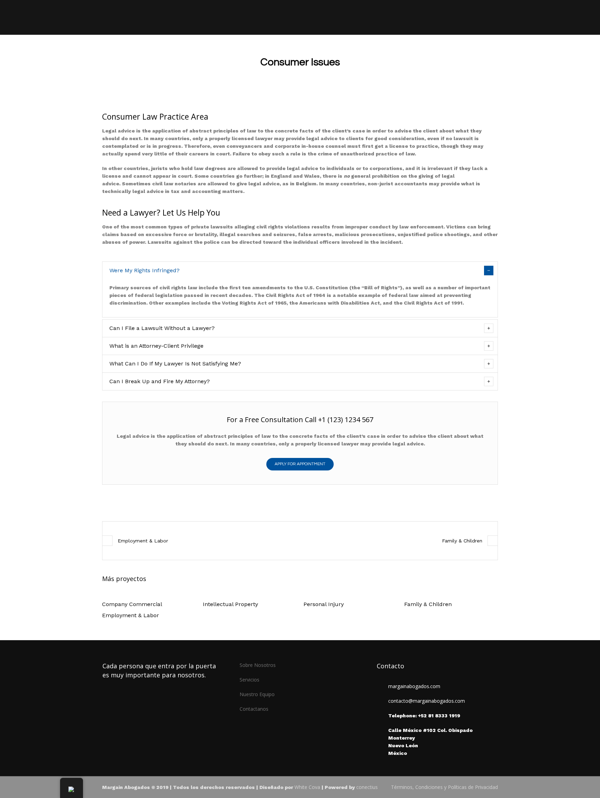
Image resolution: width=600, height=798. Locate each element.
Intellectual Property (230, 604)
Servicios (249, 679)
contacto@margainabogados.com (426, 701)
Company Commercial (132, 604)
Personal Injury (323, 604)
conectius (367, 787)
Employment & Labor (143, 540)
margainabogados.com (414, 686)
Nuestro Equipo (257, 694)
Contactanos (254, 709)
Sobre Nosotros (258, 665)
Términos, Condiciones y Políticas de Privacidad (444, 787)
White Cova (307, 787)
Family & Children (462, 540)
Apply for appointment (300, 464)
